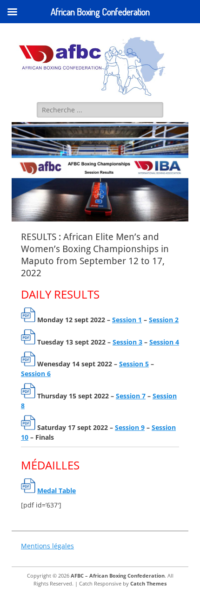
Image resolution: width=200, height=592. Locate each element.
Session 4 (164, 342)
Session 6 (36, 373)
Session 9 (130, 427)
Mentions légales (47, 545)
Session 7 (131, 395)
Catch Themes (148, 583)
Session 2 (164, 319)
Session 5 (134, 363)
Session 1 (127, 319)
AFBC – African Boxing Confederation (118, 575)
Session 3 (127, 342)
